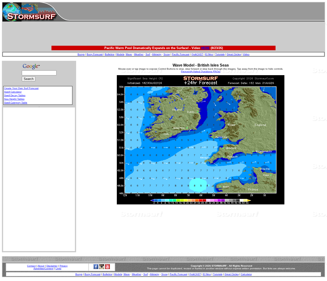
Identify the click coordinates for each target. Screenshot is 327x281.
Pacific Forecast (180, 54)
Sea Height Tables (14, 99)
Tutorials (220, 54)
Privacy (64, 265)
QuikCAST (197, 54)
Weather (138, 54)
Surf (148, 54)
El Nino (209, 54)
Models (120, 54)
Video (246, 54)
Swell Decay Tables (14, 95)
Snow (167, 54)
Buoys (81, 54)
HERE (205, 48)
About (41, 265)
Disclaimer (51, 265)
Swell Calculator (13, 91)
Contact (31, 265)
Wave (129, 54)
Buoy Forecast (95, 54)
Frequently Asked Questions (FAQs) (200, 71)
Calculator (246, 274)
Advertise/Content (43, 268)
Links (58, 268)
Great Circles (234, 54)
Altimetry (156, 54)
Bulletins (109, 54)
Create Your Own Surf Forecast (21, 88)
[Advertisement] (197, 12)
